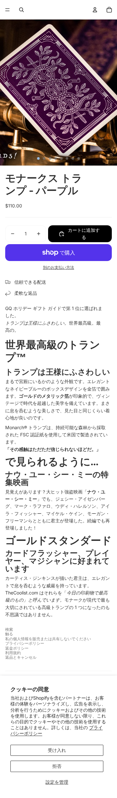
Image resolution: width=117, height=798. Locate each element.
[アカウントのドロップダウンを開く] (95, 10)
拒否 (56, 766)
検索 (9, 629)
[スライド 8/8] (78, 158)
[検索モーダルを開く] (21, 10)
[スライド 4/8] (55, 158)
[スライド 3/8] (50, 158)
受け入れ (57, 750)
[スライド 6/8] (67, 158)
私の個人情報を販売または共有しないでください (48, 638)
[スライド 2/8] (44, 158)
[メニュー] (7, 9)
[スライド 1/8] (38, 158)
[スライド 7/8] (72, 158)
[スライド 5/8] (61, 158)
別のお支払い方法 (58, 267)
